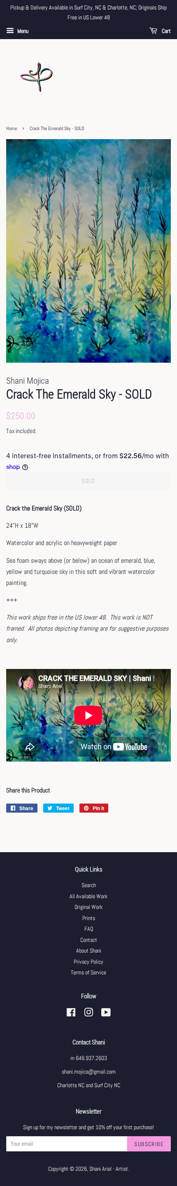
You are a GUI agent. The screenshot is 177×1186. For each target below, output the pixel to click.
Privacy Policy (88, 961)
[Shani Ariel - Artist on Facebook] (71, 1014)
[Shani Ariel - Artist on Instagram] (88, 1014)
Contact (88, 940)
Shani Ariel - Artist (108, 1168)
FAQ (88, 928)
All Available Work (88, 896)
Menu (22, 31)
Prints (88, 918)
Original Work (88, 907)
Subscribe (149, 1144)
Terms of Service (88, 972)
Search (89, 885)
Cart (166, 31)
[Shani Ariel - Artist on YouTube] (106, 1014)
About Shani (88, 950)
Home (11, 128)
